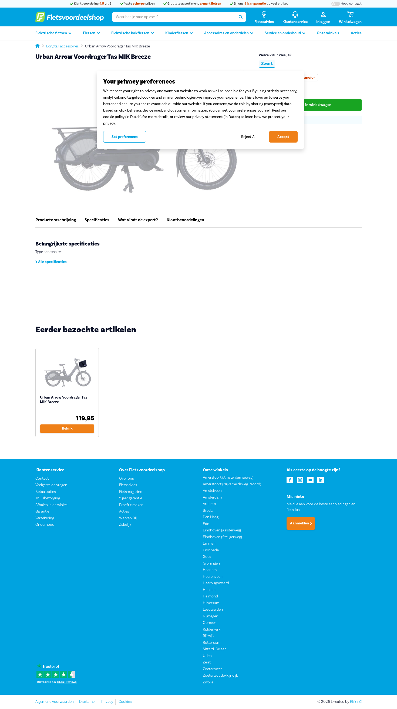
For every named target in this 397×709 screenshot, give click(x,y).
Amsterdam (212, 497)
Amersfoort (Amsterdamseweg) (228, 477)
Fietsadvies (128, 485)
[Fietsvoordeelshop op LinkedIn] (320, 479)
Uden (207, 655)
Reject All (248, 136)
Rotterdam (211, 642)
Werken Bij (128, 518)
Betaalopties (45, 491)
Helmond (210, 596)
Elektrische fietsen (51, 33)
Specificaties (97, 220)
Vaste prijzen (139, 4)
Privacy (107, 701)
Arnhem (209, 504)
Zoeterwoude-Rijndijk (220, 675)
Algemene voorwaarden (54, 701)
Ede (206, 523)
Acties (356, 33)
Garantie (42, 511)
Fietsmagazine (130, 491)
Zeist (207, 662)
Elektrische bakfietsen (130, 33)
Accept (283, 136)
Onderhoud (44, 524)
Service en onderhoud (283, 33)
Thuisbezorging (47, 498)
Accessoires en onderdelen (226, 33)
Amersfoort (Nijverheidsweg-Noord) (232, 484)
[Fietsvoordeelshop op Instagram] (300, 479)
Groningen (211, 563)
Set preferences (125, 136)
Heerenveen (213, 576)
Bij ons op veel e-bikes (260, 4)
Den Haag (210, 517)
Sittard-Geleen (215, 649)
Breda (208, 510)
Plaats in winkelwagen (311, 104)
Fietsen (89, 33)
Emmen (209, 543)
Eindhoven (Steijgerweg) (222, 537)
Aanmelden (300, 523)
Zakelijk (125, 524)
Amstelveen (212, 490)
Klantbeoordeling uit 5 (92, 4)
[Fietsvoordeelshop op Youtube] (310, 479)
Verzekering (44, 518)
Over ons (126, 478)
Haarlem (210, 570)
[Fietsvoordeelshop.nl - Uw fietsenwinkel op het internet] (69, 17)
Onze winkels (328, 33)
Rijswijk (208, 636)
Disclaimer (87, 701)
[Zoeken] (240, 17)
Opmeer (209, 622)
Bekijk (67, 428)
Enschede (211, 550)
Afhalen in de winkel (51, 505)
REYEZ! (356, 701)
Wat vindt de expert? (138, 220)
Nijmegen (210, 616)
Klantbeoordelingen (185, 220)
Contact (42, 478)
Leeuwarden (213, 609)
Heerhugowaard (216, 583)
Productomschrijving (55, 220)
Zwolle (208, 682)
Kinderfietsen (176, 33)
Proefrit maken (131, 505)
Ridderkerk (211, 629)
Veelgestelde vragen (51, 485)
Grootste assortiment (194, 4)
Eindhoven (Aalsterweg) (222, 530)
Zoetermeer (212, 669)
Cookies (125, 701)
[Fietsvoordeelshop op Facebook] (290, 479)
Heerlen (209, 589)
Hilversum (211, 603)
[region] (200, 110)
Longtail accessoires (62, 46)
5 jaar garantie (130, 498)
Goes (207, 556)
